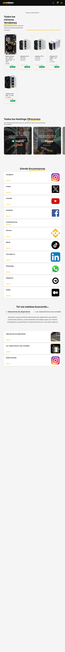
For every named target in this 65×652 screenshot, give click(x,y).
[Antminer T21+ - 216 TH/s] (40, 44)
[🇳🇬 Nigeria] (18, 141)
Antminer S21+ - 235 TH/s (25, 57)
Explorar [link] (8, 180)
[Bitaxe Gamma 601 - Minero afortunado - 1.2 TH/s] (10, 44)
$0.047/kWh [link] (17, 145)
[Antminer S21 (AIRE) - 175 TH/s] (54, 44)
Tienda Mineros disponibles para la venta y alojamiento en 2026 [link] (43, 30)
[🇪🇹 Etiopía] (47, 141)
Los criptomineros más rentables (49, 312)
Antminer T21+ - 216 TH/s (39, 57)
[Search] (53, 2)
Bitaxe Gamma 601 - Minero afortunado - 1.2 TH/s (10, 59)
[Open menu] (61, 2)
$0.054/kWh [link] (46, 145)
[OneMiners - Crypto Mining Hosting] (8, 3)
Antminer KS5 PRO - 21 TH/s (10, 94)
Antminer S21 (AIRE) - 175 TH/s (53, 58)
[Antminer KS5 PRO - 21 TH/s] (10, 82)
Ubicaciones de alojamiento (19, 312)
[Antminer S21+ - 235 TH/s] (25, 44)
